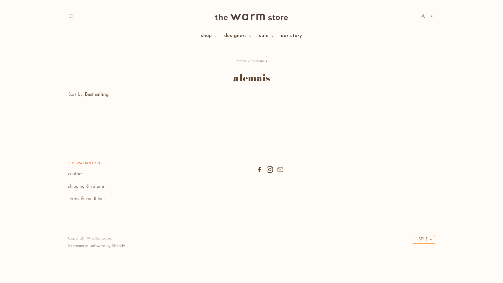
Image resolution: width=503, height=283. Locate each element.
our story (291, 36)
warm (106, 238)
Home (241, 61)
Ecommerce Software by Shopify (96, 246)
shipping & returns (86, 186)
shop (207, 36)
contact (75, 174)
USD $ (421, 239)
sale (265, 36)
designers (236, 36)
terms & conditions (86, 199)
